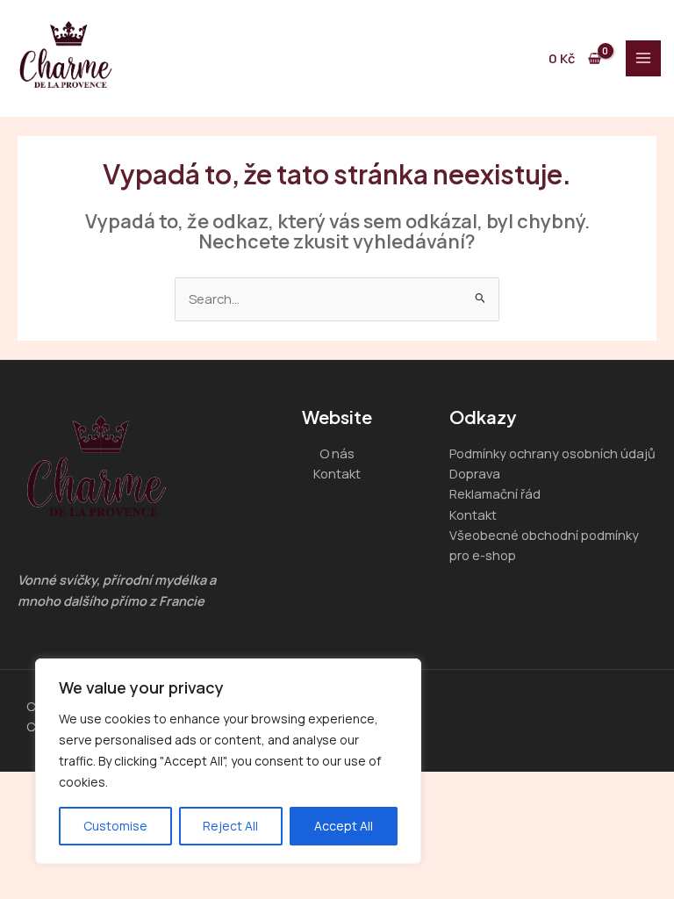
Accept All (343, 825)
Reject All (230, 825)
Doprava (474, 473)
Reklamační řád (495, 493)
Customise (115, 825)
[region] (228, 761)
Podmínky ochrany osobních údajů (552, 453)
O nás (337, 453)
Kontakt (337, 473)
